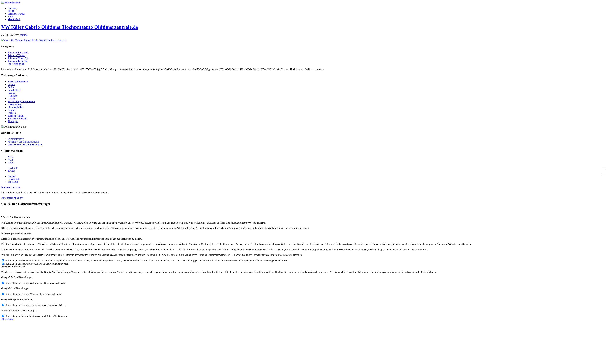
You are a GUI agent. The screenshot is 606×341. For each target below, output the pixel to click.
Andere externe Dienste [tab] (13, 266)
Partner (11, 162)
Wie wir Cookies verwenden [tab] (15, 217)
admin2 (23, 34)
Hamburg (12, 95)
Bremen (11, 93)
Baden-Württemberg (18, 81)
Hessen (11, 98)
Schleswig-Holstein (17, 118)
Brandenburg (14, 90)
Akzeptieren (7, 198)
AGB (10, 159)
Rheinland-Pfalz (16, 107)
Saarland (12, 110)
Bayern (11, 84)
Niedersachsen (15, 104)
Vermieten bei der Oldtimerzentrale (25, 144)
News (10, 157)
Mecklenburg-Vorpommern (21, 101)
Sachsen (12, 112)
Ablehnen (18, 198)
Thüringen (13, 121)
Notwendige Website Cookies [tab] (16, 233)
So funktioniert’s (16, 139)
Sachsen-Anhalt (15, 115)
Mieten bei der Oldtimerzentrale (23, 141)
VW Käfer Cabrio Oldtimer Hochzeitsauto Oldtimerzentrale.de (69, 27)
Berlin (11, 87)
